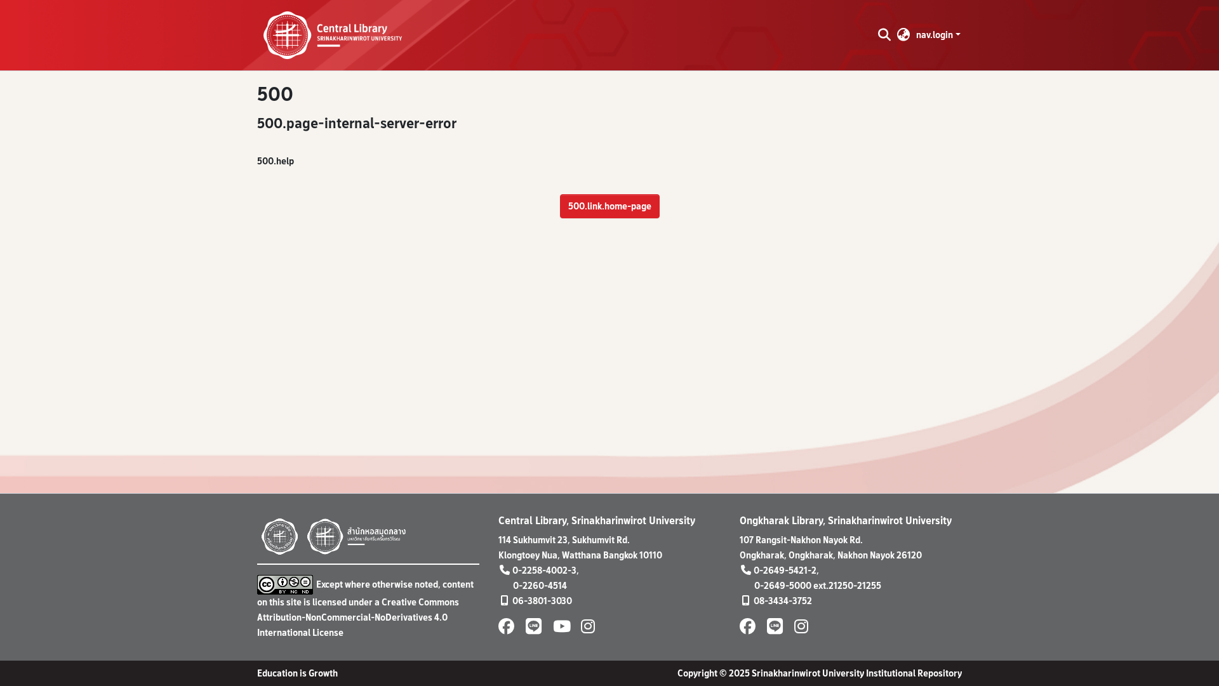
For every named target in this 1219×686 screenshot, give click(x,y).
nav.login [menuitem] (934, 34)
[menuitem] (904, 35)
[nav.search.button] (884, 35)
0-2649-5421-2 (785, 570)
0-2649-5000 (782, 585)
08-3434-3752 (783, 600)
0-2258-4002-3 (544, 570)
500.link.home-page (609, 206)
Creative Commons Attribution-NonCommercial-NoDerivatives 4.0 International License (358, 617)
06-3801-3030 (542, 600)
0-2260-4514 (540, 585)
